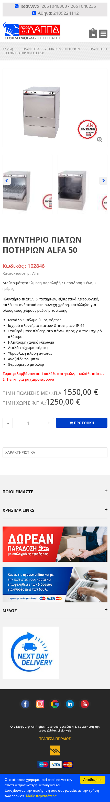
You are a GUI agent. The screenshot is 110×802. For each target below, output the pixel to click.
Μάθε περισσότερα (41, 796)
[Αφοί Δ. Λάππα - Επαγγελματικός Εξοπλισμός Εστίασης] (41, 27)
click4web (64, 730)
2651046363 (54, 6)
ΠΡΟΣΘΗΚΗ (83, 422)
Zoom (99, 139)
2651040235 (83, 6)
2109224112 (66, 13)
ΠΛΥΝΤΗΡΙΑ (31, 49)
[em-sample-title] (25, 704)
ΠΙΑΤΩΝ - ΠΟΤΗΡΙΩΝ (65, 49)
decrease (8, 423)
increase (49, 423)
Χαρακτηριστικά (20, 452)
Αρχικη (8, 49)
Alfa (35, 273)
